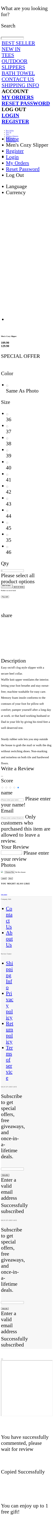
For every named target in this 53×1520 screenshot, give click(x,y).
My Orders (18, 97)
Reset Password (26, 103)
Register (15, 121)
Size (5, 402)
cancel (4, 878)
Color (7, 373)
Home (12, 139)
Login (10, 115)
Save (10, 878)
